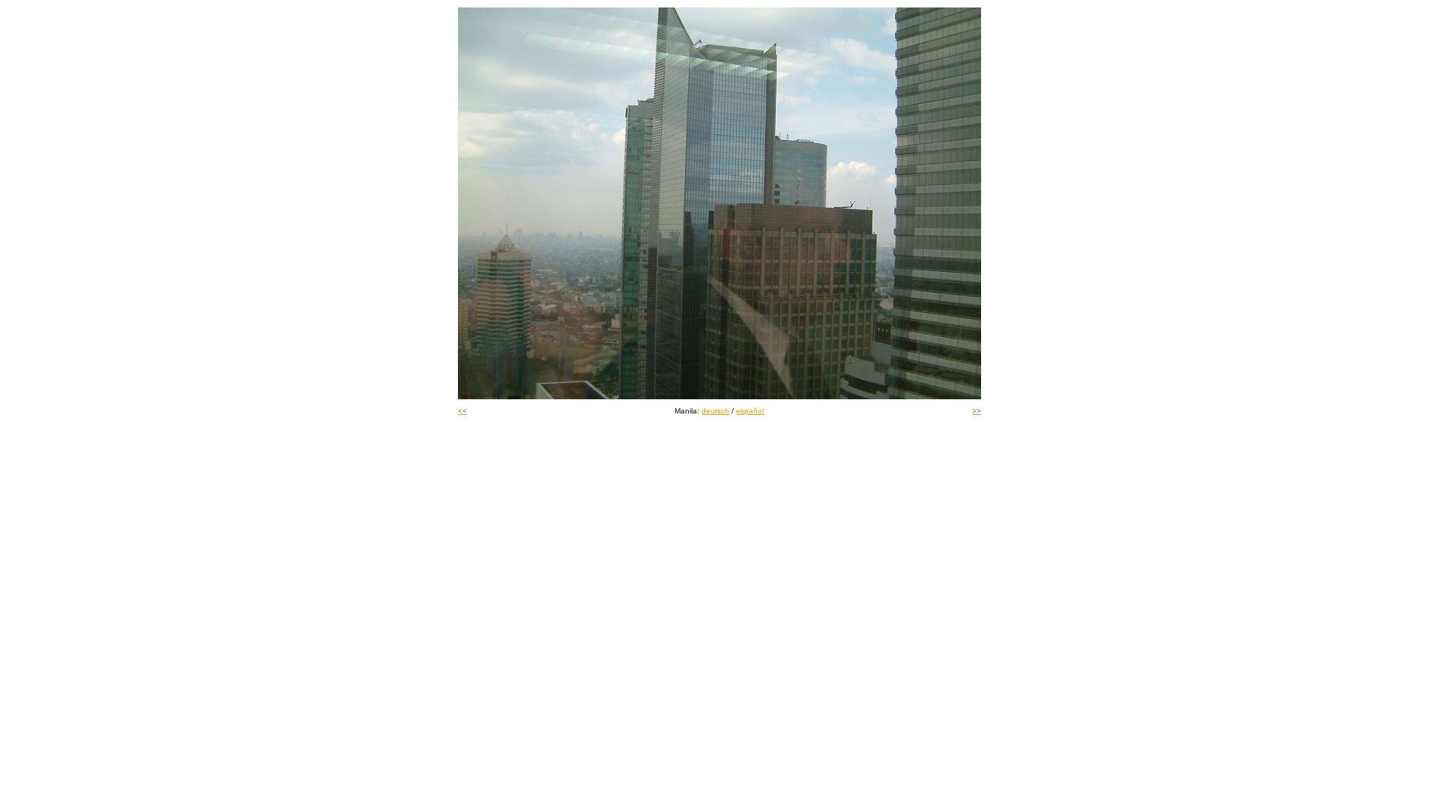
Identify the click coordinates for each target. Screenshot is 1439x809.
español (750, 411)
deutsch (715, 411)
